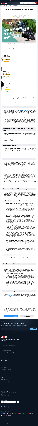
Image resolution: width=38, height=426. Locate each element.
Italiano (26, 413)
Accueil (1, 5)
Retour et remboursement (5, 367)
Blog (4, 5)
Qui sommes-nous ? (4, 375)
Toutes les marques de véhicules (6, 350)
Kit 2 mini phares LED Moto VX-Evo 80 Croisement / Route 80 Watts (6, 55)
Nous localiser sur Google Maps (6, 381)
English (9, 413)
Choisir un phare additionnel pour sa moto (12, 5)
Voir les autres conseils (27, 316)
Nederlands (9, 415)
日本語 (4, 415)
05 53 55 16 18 (4, 391)
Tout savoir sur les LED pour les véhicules (7, 352)
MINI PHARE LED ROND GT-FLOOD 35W (8, 86)
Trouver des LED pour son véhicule (11, 316)
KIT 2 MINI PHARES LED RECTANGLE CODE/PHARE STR (6, 70)
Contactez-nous (3, 362)
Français (4, 413)
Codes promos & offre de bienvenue (7, 357)
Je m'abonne (34, 328)
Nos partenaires (3, 377)
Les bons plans (3, 354)
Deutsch (20, 413)
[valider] (36, 3)
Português (31, 413)
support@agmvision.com (5, 395)
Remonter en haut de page (4, 423)
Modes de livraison (4, 365)
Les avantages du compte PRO (6, 369)
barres (17, 257)
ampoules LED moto (10, 295)
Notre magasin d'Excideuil (5, 379)
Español (15, 413)
